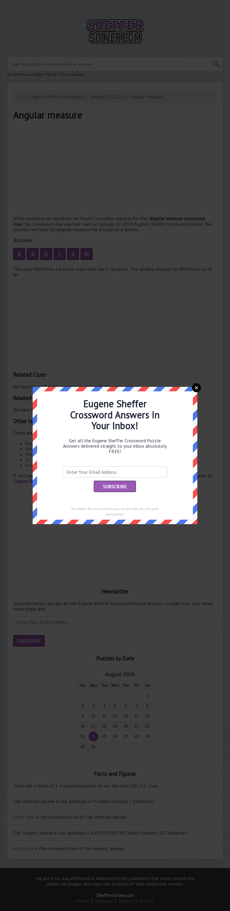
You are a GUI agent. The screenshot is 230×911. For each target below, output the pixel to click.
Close (196, 387)
